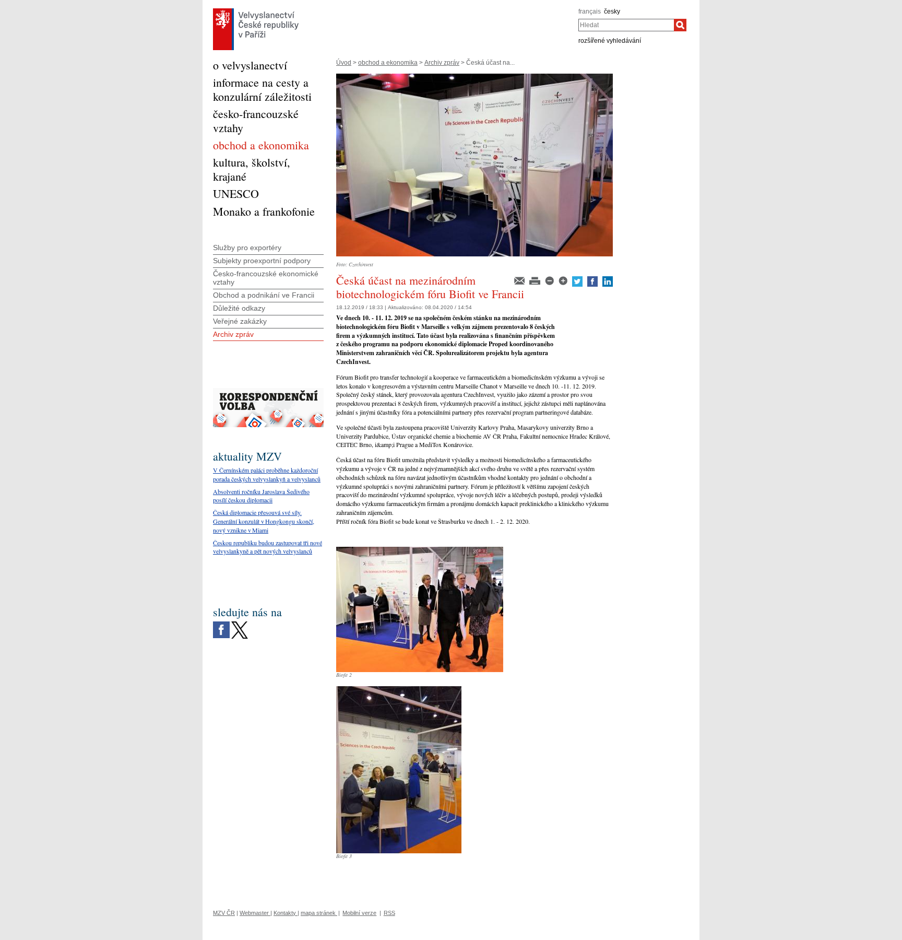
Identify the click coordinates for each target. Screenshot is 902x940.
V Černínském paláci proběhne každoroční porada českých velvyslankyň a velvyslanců (267, 474)
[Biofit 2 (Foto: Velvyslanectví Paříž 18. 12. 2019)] (419, 550)
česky (612, 11)
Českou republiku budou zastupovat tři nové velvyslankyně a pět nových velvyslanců (267, 547)
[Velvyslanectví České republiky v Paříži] (256, 11)
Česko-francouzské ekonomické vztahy (265, 278)
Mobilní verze (359, 913)
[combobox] (626, 25)
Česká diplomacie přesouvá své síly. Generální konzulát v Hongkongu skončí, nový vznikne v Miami (263, 521)
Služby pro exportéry (247, 247)
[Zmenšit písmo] (550, 280)
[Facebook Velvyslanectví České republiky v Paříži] (221, 624)
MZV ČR (224, 913)
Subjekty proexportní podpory (262, 260)
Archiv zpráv (441, 62)
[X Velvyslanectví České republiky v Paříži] (239, 624)
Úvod (343, 62)
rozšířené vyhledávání (609, 41)
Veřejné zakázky (240, 321)
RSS (389, 913)
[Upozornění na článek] (520, 280)
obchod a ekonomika (388, 62)
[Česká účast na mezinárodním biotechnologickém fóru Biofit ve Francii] (474, 77)
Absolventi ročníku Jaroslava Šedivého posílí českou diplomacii (261, 495)
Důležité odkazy (239, 308)
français (589, 11)
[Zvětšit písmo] (564, 280)
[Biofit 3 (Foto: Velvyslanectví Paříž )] (398, 690)
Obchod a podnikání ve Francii (263, 295)
